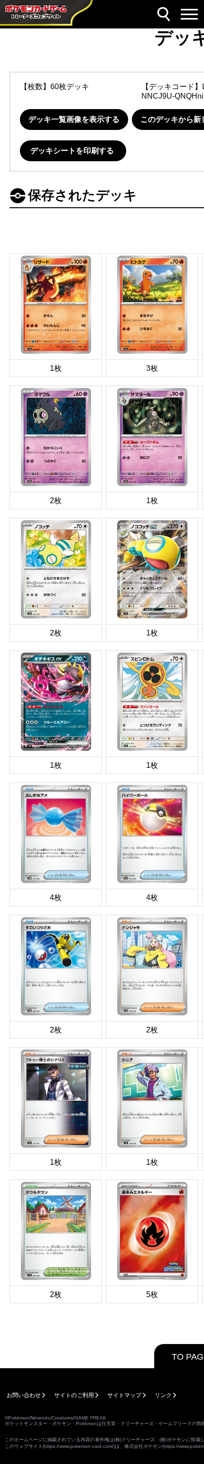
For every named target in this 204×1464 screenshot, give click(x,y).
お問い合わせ (24, 1395)
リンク (163, 1395)
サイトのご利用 (74, 1395)
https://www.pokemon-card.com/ (78, 1446)
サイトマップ (124, 1395)
